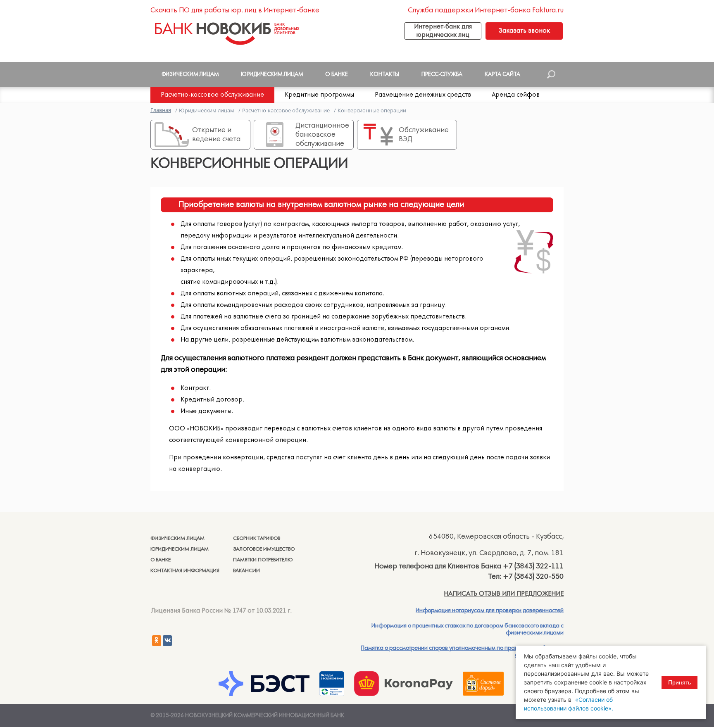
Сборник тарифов (256, 538)
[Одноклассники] (156, 640)
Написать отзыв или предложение (504, 593)
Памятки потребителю (263, 560)
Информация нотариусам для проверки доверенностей (490, 610)
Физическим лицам (177, 538)
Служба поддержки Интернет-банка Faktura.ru (486, 10)
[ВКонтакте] (167, 640)
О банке (160, 560)
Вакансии (246, 571)
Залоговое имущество (264, 549)
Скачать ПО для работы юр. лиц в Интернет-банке (234, 10)
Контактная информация (184, 571)
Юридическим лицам (179, 549)
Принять (679, 682)
